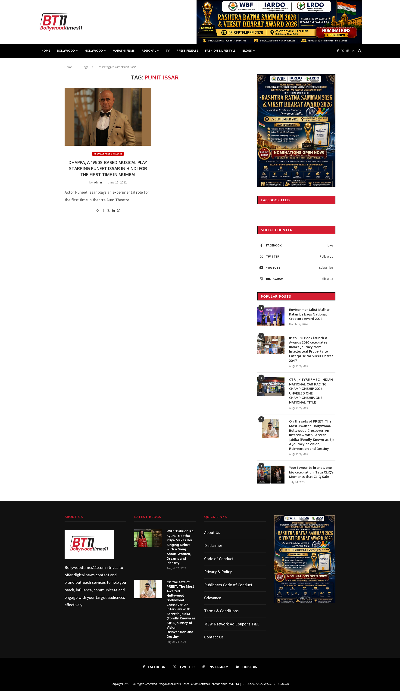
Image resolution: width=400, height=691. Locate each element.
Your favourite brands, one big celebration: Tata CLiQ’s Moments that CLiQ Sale (311, 472)
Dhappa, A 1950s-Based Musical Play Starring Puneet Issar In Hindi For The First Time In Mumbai (108, 168)
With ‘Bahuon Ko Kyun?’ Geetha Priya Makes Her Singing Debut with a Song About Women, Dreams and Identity (180, 547)
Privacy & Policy (218, 571)
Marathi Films (124, 50)
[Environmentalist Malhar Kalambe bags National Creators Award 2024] (270, 316)
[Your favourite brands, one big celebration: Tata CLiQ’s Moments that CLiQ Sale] (270, 474)
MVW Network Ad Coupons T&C (231, 624)
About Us (212, 532)
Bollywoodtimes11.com (85, 567)
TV (168, 50)
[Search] (359, 51)
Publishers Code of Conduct (228, 584)
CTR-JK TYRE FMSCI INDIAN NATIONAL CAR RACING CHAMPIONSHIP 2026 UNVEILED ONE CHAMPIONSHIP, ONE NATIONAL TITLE (311, 391)
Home (45, 50)
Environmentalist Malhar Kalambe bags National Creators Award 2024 (309, 314)
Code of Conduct (219, 558)
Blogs (247, 50)
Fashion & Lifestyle (220, 50)
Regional (149, 50)
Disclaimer (213, 545)
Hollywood (94, 50)
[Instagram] (348, 51)
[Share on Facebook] (103, 210)
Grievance (212, 597)
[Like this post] (97, 210)
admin (98, 182)
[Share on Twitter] (108, 210)
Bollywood (66, 50)
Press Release (187, 50)
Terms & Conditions (221, 610)
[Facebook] (338, 51)
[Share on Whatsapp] (118, 210)
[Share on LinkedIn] (113, 210)
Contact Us (214, 637)
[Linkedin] (353, 51)
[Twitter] (342, 51)
